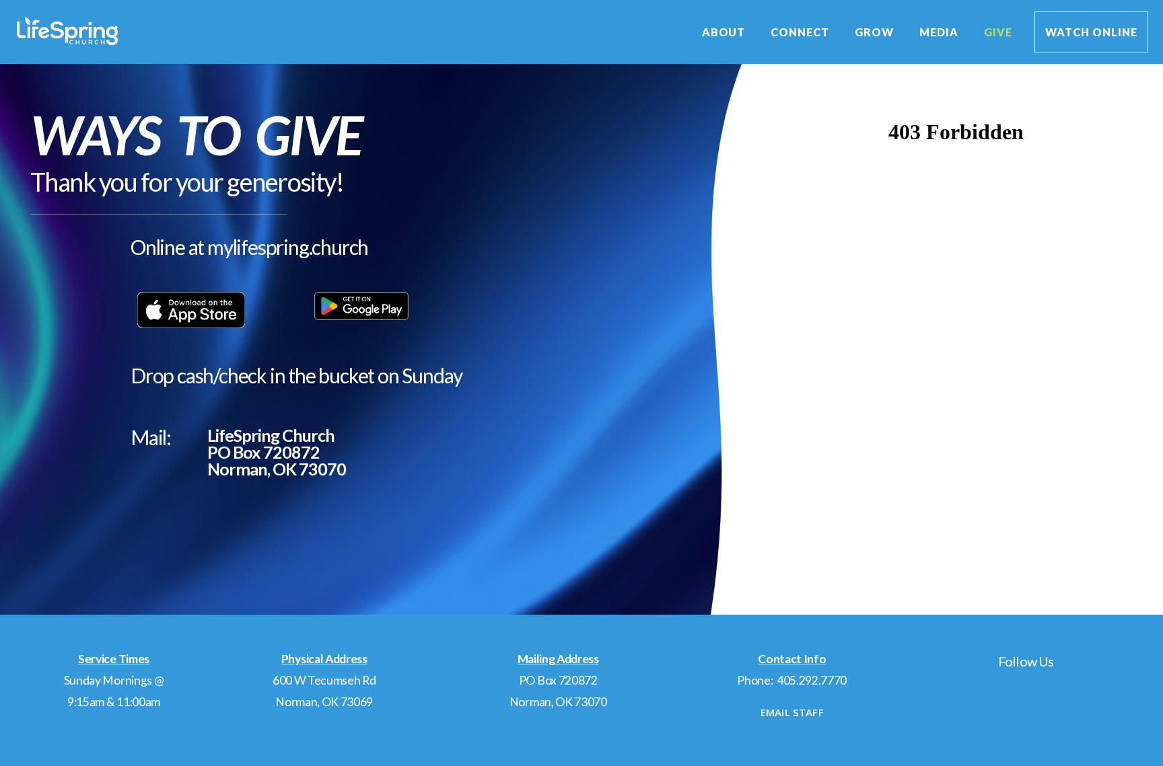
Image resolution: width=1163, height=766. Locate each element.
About (725, 32)
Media (940, 32)
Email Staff (792, 712)
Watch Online (1091, 32)
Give (998, 32)
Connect (801, 32)
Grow (875, 32)
